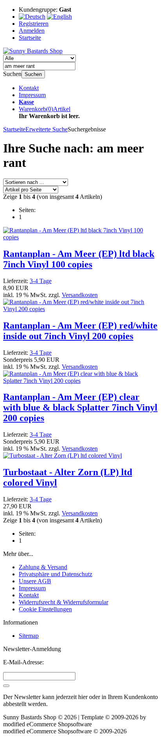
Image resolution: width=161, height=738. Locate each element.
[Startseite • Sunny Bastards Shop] (33, 51)
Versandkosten (80, 295)
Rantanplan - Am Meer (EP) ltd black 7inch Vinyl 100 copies (78, 259)
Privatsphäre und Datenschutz (55, 574)
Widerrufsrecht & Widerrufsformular (63, 602)
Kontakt (29, 88)
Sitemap (29, 635)
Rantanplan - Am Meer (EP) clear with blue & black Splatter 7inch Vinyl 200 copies (80, 407)
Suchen (33, 74)
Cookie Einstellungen (45, 609)
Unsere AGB (35, 581)
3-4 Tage (41, 281)
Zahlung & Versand (43, 567)
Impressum (32, 95)
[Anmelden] (6, 686)
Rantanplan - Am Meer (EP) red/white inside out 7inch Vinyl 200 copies (80, 330)
